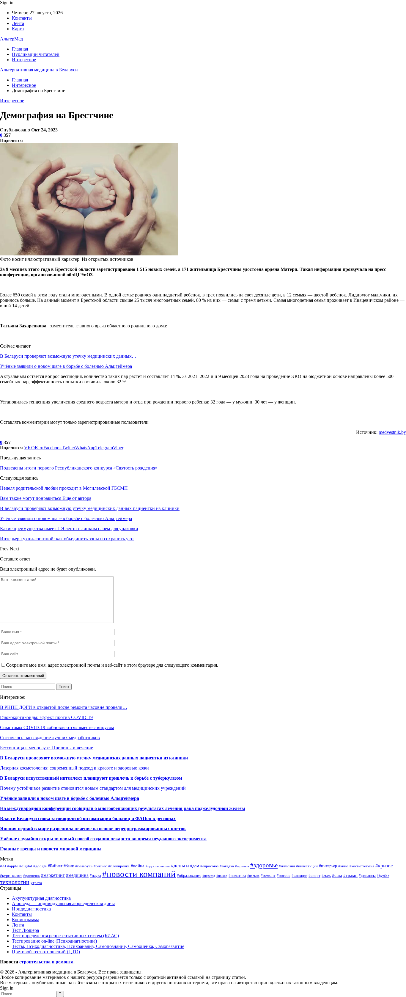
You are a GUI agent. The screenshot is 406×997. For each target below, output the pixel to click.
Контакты (22, 18)
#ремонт (268, 875)
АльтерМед (11, 38)
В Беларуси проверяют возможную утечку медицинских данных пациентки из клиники (94, 757)
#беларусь (83, 866)
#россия (283, 876)
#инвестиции (307, 866)
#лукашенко (31, 875)
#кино (343, 866)
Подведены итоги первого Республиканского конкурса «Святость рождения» (79, 467)
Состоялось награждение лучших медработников (50, 737)
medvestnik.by (392, 432)
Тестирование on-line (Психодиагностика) (54, 940)
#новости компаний (139, 874)
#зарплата (242, 866)
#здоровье (264, 865)
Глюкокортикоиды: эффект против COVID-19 (46, 717)
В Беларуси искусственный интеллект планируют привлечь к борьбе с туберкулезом (91, 778)
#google (40, 866)
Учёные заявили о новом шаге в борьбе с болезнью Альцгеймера (66, 366)
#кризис (384, 866)
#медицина (77, 875)
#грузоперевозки (158, 866)
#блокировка (119, 866)
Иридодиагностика (31, 908)
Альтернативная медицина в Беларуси (39, 69)
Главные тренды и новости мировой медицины (51, 848)
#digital (25, 866)
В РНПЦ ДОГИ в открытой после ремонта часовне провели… (63, 707)
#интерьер (328, 865)
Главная (20, 48)
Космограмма (25, 919)
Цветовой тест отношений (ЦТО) (46, 951)
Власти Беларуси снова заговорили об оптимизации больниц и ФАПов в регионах (88, 818)
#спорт (314, 876)
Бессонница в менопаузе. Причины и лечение (46, 747)
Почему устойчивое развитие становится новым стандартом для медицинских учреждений (93, 788)
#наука (95, 876)
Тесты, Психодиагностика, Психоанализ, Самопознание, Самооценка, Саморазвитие (98, 946)
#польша (253, 875)
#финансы (367, 876)
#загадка (227, 866)
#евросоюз (209, 866)
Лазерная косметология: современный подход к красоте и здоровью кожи (74, 767)
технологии (14, 882)
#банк (69, 865)
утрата (36, 883)
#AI (3, 866)
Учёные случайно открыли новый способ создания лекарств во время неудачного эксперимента (103, 838)
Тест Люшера (25, 930)
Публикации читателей (35, 54)
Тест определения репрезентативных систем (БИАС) (65, 935)
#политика (237, 876)
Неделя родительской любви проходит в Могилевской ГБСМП (64, 488)
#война (137, 865)
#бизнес (100, 866)
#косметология (362, 866)
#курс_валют (11, 876)
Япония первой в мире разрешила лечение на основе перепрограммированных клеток (93, 828)
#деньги (180, 866)
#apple (12, 866)
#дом (194, 865)
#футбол (383, 875)
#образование (189, 875)
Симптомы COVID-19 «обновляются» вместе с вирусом (57, 727)
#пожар (221, 875)
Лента (18, 23)
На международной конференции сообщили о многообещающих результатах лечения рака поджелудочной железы (122, 808)
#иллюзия (287, 866)
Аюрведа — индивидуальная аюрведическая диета (63, 903)
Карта (18, 28)
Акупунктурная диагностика (41, 898)
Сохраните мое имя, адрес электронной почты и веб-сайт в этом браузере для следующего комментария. (112, 665)
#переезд (208, 875)
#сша (337, 875)
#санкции (299, 876)
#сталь (326, 875)
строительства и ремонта (46, 961)
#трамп (350, 875)
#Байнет (55, 865)
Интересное (24, 59)
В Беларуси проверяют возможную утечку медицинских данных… (68, 356)
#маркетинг (53, 875)
